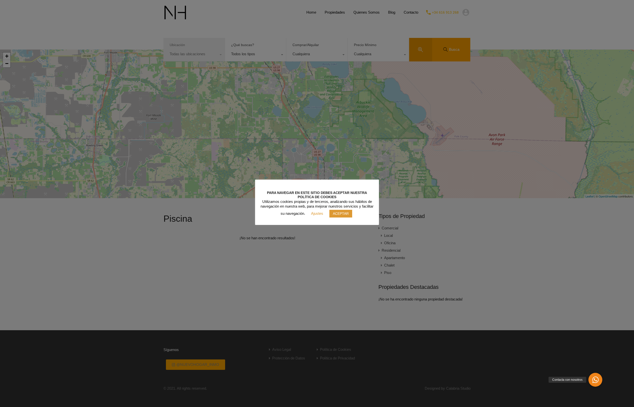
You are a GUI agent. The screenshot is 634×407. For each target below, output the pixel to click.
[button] (595, 380)
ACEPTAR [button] (341, 214)
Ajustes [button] (317, 213)
